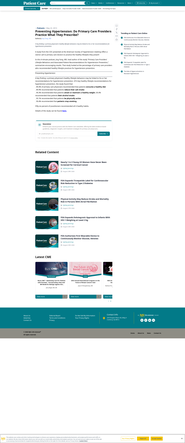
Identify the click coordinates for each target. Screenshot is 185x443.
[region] (92, 438)
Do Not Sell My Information (85, 316)
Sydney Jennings (68, 168)
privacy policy (74, 138)
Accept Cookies (156, 438)
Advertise (27, 318)
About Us (27, 316)
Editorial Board (54, 316)
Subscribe (102, 134)
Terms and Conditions (57, 318)
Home (133, 333)
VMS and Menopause (55, 8)
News (93, 3)
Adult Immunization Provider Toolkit (91, 8)
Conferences (110, 3)
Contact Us (28, 320)
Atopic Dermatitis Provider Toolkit (71, 8)
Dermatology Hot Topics (109, 8)
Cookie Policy (83, 441)
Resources (120, 3)
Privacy (52, 320)
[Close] (182, 438)
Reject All (143, 438)
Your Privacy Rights (82, 318)
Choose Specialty (30, 8)
